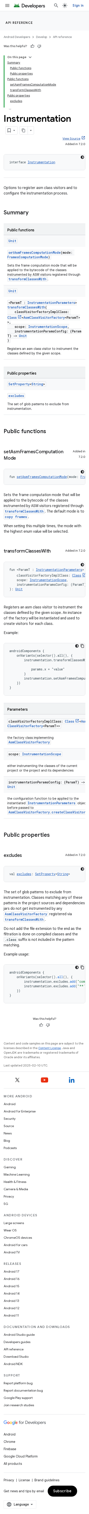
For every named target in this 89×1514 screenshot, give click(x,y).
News (8, 1133)
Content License (49, 1048)
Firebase (10, 1449)
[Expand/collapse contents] (30, 57)
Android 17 (11, 1271)
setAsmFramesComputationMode (34, 252)
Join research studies (19, 1405)
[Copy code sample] (82, 646)
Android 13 (11, 1301)
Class (12, 317)
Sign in (78, 5)
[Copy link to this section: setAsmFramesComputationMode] (20, 458)
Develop (41, 37)
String (37, 384)
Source (9, 1126)
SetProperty (19, 384)
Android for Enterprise (20, 1111)
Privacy (9, 1196)
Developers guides (17, 1342)
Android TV (12, 1252)
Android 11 (11, 1315)
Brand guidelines (46, 1480)
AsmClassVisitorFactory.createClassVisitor (47, 812)
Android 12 (11, 1308)
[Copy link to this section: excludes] (26, 855)
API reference (19, 23)
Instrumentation (41, 162)
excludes (16, 396)
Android (10, 1104)
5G (6, 1204)
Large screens (14, 1223)
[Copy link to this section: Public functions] (50, 431)
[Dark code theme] (82, 157)
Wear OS (10, 1230)
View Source (71, 138)
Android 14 (12, 1293)
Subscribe (62, 1491)
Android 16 (12, 1279)
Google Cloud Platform (21, 1456)
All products (13, 1464)
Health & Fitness (15, 1182)
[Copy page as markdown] (24, 130)
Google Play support (18, 1398)
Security (10, 1119)
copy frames (16, 517)
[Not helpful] (39, 46)
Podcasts (10, 1148)
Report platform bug (18, 1383)
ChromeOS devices (18, 1238)
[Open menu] (7, 5)
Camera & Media (16, 1189)
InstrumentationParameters (51, 302)
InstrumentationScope (47, 326)
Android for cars (15, 1245)
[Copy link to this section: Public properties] (54, 835)
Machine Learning (17, 1174)
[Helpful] (32, 46)
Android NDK (13, 1364)
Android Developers (17, 37)
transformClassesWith (27, 279)
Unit (12, 241)
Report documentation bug (23, 1390)
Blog (7, 1141)
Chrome (9, 1442)
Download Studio (16, 1357)
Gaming (10, 1167)
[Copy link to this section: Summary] (33, 213)
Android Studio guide (19, 1335)
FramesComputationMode (27, 257)
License (24, 1480)
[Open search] (56, 5)
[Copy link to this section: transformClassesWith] (55, 551)
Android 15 (11, 1286)
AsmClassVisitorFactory (44, 317)
